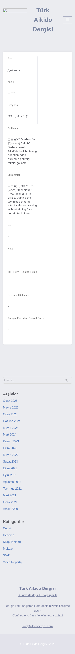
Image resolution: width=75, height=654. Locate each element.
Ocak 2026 (10, 400)
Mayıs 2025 (10, 407)
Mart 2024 (9, 434)
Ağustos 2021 (12, 481)
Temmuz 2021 (12, 488)
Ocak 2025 (10, 414)
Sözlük (7, 555)
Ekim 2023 (10, 448)
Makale (8, 548)
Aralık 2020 (10, 508)
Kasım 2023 (11, 441)
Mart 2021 (9, 495)
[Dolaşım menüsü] (67, 19)
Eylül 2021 (10, 475)
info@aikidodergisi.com (37, 626)
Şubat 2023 (10, 461)
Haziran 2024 (11, 421)
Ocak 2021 (10, 502)
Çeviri (7, 528)
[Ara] (67, 380)
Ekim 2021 (10, 468)
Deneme (8, 535)
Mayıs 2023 (10, 454)
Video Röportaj (12, 562)
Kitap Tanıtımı (12, 541)
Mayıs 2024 (10, 427)
